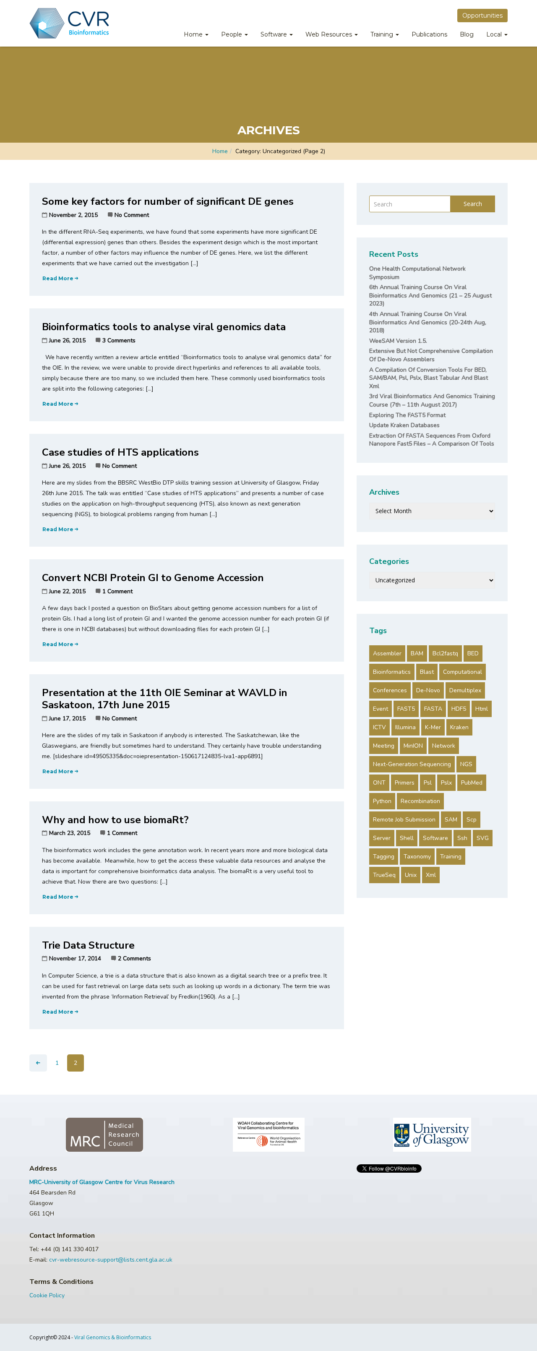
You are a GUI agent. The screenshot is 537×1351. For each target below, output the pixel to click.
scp (472, 820)
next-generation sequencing (412, 764)
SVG (483, 838)
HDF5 (458, 709)
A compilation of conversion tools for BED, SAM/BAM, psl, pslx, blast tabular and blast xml (428, 378)
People (232, 34)
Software (275, 34)
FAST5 (406, 709)
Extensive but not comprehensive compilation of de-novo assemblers (431, 355)
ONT (379, 783)
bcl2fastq (445, 653)
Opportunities (482, 15)
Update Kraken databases (404, 425)
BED (473, 653)
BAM (417, 653)
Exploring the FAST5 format (407, 415)
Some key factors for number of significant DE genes (168, 201)
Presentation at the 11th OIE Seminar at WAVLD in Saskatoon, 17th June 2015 (164, 699)
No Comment (132, 215)
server (382, 838)
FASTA (433, 709)
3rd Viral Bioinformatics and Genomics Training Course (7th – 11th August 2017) (432, 400)
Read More (57, 278)
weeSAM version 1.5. (398, 341)
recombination (420, 801)
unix (411, 875)
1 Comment (117, 591)
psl (428, 783)
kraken (459, 727)
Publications (429, 34)
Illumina (405, 727)
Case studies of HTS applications (120, 452)
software (435, 838)
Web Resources (329, 34)
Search (473, 204)
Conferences (390, 690)
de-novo (428, 690)
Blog (467, 34)
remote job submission (404, 820)
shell (407, 838)
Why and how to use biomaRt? (115, 820)
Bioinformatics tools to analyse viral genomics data (164, 327)
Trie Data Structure (88, 945)
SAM (451, 820)
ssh (462, 838)
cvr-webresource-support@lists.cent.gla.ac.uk (110, 1260)
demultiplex (465, 690)
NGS (466, 764)
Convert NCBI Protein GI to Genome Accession (153, 577)
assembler (387, 653)
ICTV (379, 727)
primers (404, 783)
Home (194, 34)
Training (382, 34)
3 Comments (119, 340)
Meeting (383, 746)
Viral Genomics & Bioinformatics (112, 1337)
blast (427, 672)
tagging (383, 857)
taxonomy (417, 857)
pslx (446, 783)
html (481, 709)
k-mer (433, 727)
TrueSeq (384, 875)
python (382, 801)
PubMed (471, 783)
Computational (462, 672)
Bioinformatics (392, 672)
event (380, 709)
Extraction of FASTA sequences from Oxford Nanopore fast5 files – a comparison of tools (431, 440)
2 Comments (134, 958)
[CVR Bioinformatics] (69, 23)
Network (443, 746)
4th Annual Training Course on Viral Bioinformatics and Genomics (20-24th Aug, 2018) (427, 322)
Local (494, 34)
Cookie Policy (47, 1295)
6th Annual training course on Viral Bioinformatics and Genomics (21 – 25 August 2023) (430, 295)
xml (431, 875)
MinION (413, 746)
